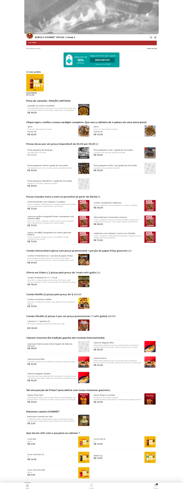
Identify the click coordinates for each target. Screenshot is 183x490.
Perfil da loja (152, 48)
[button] (27, 486)
